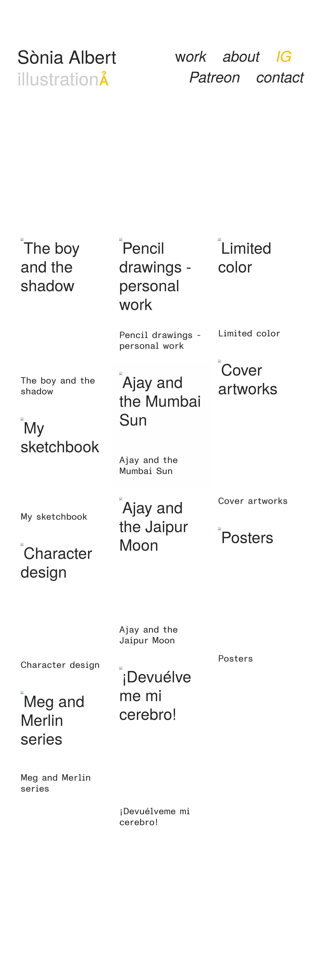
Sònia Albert (66, 56)
